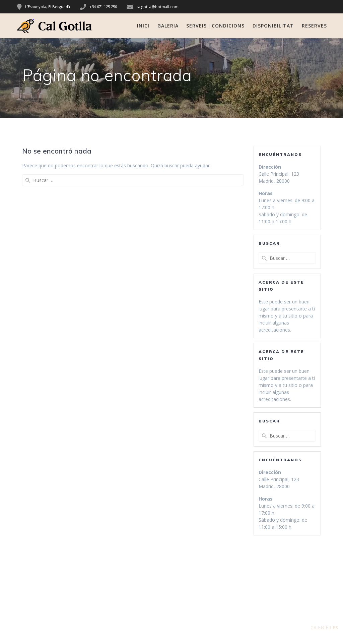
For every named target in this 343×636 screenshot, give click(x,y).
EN (321, 627)
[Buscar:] (133, 180)
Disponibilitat (273, 25)
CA (314, 627)
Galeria (168, 25)
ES (335, 627)
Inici (143, 25)
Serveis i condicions (215, 25)
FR (328, 627)
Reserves (314, 25)
